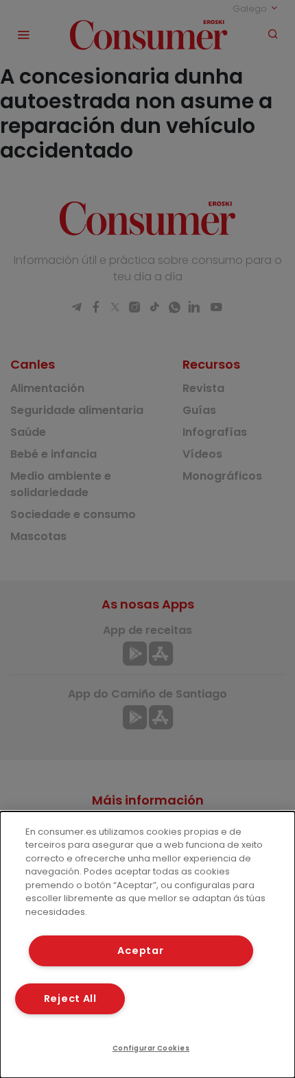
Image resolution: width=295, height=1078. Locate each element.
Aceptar (140, 950)
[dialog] (147, 944)
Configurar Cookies (151, 1048)
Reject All (70, 998)
